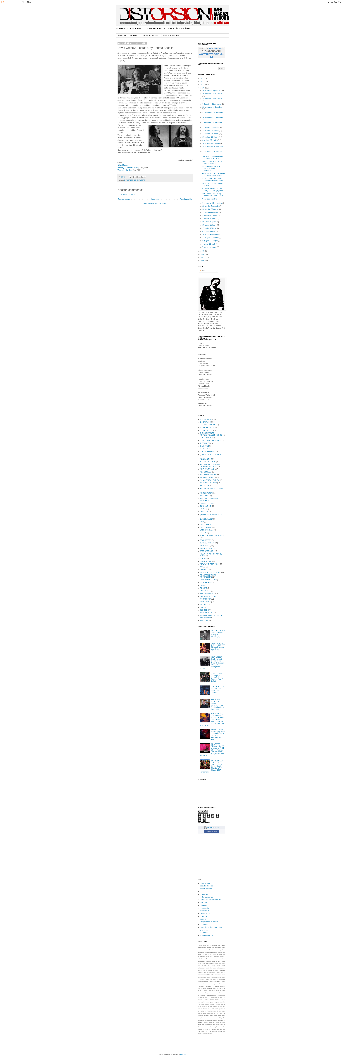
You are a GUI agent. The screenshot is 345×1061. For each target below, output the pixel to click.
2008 (203, 254)
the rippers (204, 933)
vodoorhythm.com (206, 935)
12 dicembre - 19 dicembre (212, 99)
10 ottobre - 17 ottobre (210, 137)
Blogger (183, 1054)
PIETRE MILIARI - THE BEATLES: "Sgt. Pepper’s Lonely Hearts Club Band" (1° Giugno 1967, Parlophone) (212, 766)
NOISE (202, 567)
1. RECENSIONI (206, 419)
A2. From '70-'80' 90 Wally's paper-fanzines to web (210, 465)
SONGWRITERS (139, 180)
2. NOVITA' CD (205, 422)
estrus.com (204, 894)
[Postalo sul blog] (137, 177)
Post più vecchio (186, 199)
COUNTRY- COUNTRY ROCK (211, 514)
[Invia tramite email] (134, 177)
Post (203, 271)
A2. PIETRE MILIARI (207, 469)
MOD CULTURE (206, 561)
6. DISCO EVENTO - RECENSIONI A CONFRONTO (211, 434)
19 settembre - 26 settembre (212, 146)
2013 (203, 78)
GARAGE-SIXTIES (207, 543)
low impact (204, 902)
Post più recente (124, 199)
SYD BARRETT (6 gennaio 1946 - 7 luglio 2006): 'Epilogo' (217, 689)
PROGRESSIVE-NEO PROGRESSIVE (208, 576)
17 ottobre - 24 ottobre (210, 134)
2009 (203, 251)
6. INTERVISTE (205, 438)
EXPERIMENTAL (206, 530)
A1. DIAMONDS (206, 459)
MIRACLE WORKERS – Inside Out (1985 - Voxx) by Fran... (213, 190)
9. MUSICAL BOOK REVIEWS (211, 454)
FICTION (203, 533)
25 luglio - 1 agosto (209, 222)
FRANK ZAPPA (205, 540)
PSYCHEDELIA (206, 583)
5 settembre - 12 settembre (212, 203)
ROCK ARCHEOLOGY (208, 596)
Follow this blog (212, 831)
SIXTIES (203, 604)
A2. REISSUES (205, 472)
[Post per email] (130, 177)
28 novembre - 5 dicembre (212, 107)
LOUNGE (203, 559)
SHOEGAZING (205, 602)
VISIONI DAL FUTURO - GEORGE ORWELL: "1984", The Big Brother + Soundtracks (217, 704)
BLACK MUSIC (205, 506)
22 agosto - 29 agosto (210, 209)
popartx (203, 919)
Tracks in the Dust (125, 170)
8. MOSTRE (204, 446)
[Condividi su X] (139, 177)
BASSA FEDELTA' (206, 503)
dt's (201, 891)
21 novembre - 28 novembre (212, 112)
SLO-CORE (204, 610)
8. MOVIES (204, 449)
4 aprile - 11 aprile (209, 244)
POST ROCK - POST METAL (210, 572)
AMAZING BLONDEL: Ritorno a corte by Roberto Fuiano (213, 174)
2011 (203, 85)
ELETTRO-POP (205, 524)
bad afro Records (206, 886)
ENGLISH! (133, 35)
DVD (202, 522)
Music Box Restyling (209, 199)
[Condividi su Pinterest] (144, 177)
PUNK (202, 585)
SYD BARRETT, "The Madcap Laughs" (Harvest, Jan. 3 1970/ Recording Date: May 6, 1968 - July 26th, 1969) (212, 719)
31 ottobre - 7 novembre (211, 128)
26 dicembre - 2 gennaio (211, 91)
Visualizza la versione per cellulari (155, 203)
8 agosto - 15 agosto (210, 215)
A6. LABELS (204, 486)
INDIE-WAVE (205, 546)
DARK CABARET (206, 519)
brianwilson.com (206, 889)
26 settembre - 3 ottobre (211, 143)
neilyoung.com (205, 913)
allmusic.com (205, 883)
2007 (203, 257)
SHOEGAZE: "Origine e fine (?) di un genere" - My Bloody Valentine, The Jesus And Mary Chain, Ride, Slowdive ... (212, 750)
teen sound (204, 930)
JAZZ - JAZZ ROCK (207, 551)
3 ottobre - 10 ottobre (210, 140)
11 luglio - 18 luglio (209, 228)
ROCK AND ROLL (206, 594)
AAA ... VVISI (204, 496)
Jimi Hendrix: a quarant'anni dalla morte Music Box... (212, 157)
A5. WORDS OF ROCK (208, 483)
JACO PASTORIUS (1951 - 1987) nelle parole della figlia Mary (218, 647)
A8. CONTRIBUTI (206, 493)
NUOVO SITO (216, 48)
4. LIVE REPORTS (207, 428)
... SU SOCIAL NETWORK (150, 35)
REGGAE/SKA (205, 591)
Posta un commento (128, 194)
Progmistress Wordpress (209, 922)
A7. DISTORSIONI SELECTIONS (212, 488)
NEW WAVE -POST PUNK (209, 564)
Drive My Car (123, 165)
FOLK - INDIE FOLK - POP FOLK (212, 535)
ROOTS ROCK (205, 599)
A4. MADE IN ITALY (207, 477)
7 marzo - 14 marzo (209, 247)
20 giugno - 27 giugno (210, 234)
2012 (203, 82)
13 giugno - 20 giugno (210, 238)
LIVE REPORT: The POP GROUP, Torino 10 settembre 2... (211, 168)
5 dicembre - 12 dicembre (212, 104)
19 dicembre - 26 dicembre (212, 94)
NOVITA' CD (204, 570)
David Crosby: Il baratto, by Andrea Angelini (212, 162)
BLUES (203, 509)
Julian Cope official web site (210, 900)
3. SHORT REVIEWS (207, 425)
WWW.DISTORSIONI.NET (211, 55)
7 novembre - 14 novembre (212, 122)
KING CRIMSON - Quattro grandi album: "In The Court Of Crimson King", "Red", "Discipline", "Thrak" (212, 663)
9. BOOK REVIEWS (207, 452)
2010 (203, 88)
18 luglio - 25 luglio (209, 225)
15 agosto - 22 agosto (210, 212)
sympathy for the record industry (211, 927)
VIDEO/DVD (204, 620)
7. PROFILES (128, 180)
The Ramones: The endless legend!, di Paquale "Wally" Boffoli (217, 677)
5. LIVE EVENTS (206, 430)
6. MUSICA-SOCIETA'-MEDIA (211, 440)
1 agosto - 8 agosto (209, 219)
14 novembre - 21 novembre (212, 117)
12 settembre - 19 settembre (212, 152)
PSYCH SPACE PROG (208, 580)
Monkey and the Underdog (128, 168)
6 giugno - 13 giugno (210, 241)
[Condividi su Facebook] (142, 177)
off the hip (203, 916)
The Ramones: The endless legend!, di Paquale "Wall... (213, 179)
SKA (201, 607)
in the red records (206, 897)
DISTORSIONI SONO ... (171, 35)
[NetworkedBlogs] (211, 827)
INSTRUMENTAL (206, 548)
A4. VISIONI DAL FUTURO (210, 480)
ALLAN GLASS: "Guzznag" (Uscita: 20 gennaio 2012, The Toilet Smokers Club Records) (218, 735)
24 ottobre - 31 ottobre (210, 131)
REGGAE (203, 588)
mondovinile (204, 908)
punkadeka (204, 924)
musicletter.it (204, 911)
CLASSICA (204, 512)
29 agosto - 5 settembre (211, 206)
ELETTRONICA (205, 527)
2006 (203, 261)
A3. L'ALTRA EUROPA (208, 475)
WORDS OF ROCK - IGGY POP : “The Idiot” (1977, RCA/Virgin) (218, 634)
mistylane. (204, 905)
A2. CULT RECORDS (208, 462)
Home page (122, 35)
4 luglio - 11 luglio (209, 231)
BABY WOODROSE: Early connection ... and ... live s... (213, 195)
